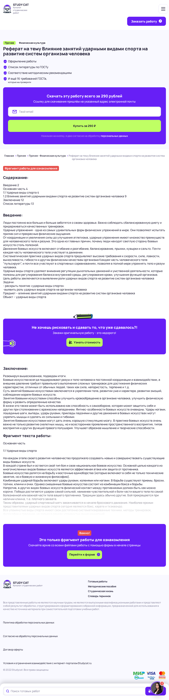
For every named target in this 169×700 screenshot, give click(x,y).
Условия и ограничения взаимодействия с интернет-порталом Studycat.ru (47, 663)
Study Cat (21, 5)
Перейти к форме (82, 554)
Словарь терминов (99, 596)
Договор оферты (13, 649)
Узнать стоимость (87, 342)
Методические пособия (102, 586)
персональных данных (114, 136)
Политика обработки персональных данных (28, 622)
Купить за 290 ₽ (84, 126)
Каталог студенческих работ (20, 10)
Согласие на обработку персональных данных (30, 636)
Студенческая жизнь (100, 591)
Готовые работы (97, 581)
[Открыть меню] (163, 9)
